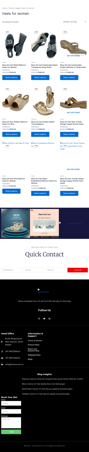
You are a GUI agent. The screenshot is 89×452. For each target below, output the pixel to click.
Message (4, 416)
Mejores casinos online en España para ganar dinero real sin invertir (52, 379)
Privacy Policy (33, 345)
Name (3, 400)
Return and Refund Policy (33, 350)
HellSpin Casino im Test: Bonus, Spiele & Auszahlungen (46, 394)
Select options (11, 77)
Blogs (30, 359)
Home (4, 8)
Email (3, 408)
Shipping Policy (34, 355)
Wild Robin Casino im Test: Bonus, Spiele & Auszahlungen (47, 389)
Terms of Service (35, 341)
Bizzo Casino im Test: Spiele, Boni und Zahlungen (43, 384)
